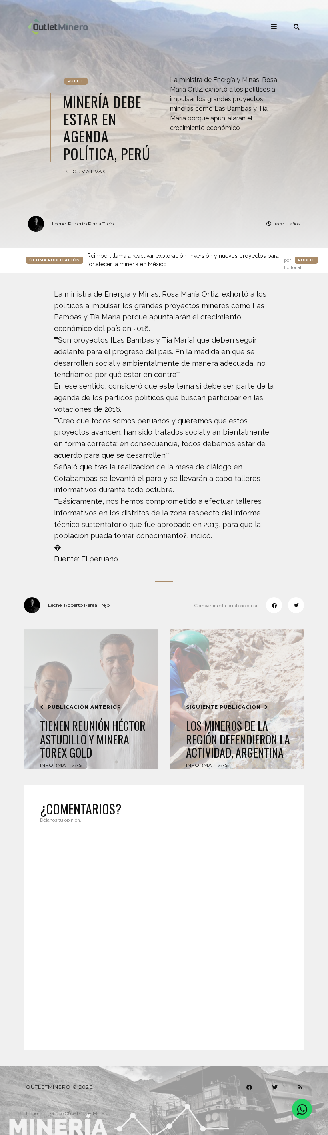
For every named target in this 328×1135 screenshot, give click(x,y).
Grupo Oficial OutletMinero (79, 1113)
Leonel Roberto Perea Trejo (83, 224)
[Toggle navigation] (274, 26)
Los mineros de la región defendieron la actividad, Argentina (238, 739)
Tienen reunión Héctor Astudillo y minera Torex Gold (93, 739)
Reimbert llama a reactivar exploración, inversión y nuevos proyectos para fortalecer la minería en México (194, 261)
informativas (85, 171)
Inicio (32, 1113)
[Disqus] (164, 932)
